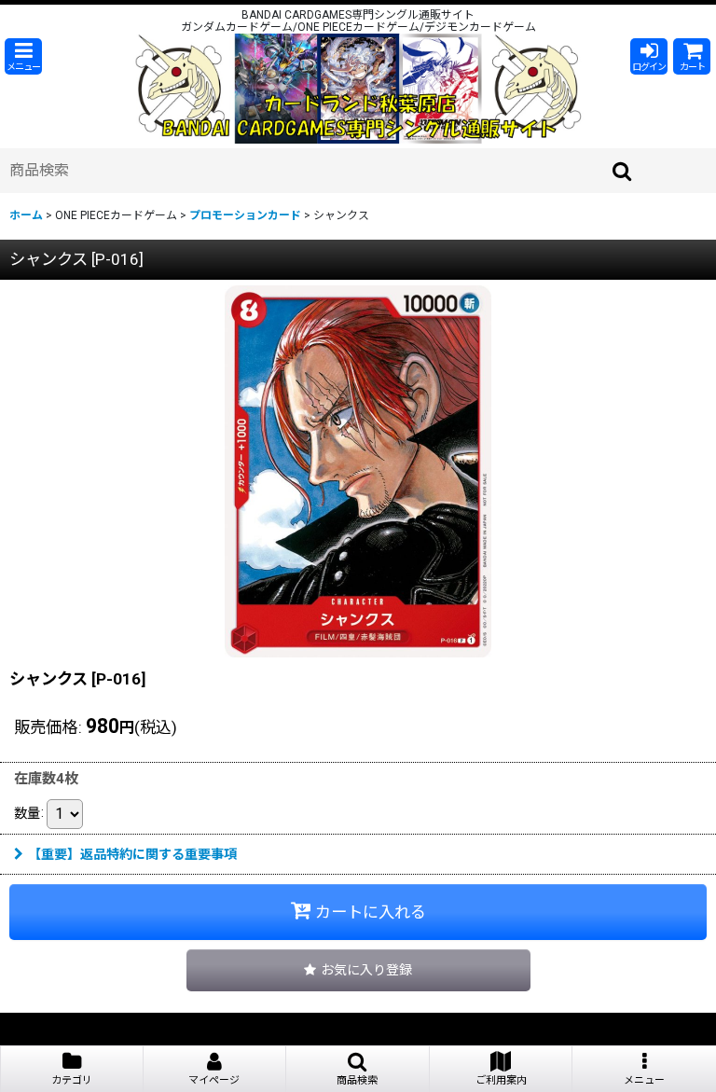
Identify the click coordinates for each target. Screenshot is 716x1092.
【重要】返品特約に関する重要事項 (132, 854)
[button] (23, 56)
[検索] (623, 171)
